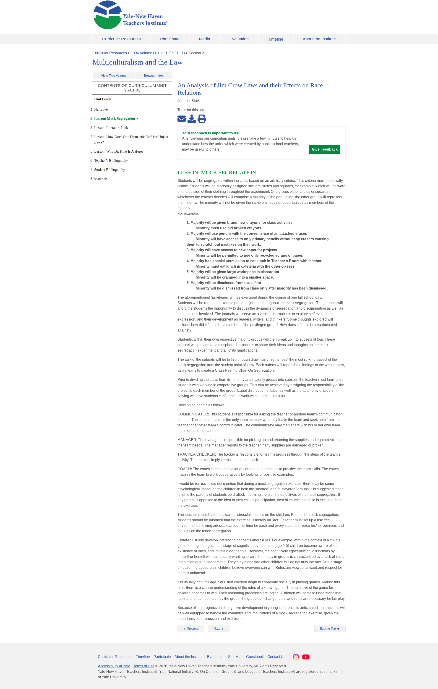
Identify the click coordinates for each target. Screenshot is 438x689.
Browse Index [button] (154, 75)
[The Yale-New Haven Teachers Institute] (175, 15)
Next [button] (217, 628)
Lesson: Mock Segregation (114, 118)
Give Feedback (325, 149)
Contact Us (276, 657)
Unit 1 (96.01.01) (171, 53)
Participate (170, 39)
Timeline (275, 39)
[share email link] (181, 118)
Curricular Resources (121, 39)
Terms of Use (143, 666)
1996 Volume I (142, 53)
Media (204, 39)
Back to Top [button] (328, 628)
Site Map (235, 657)
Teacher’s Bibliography (111, 160)
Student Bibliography (109, 170)
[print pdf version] (202, 118)
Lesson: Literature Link (111, 128)
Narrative (101, 109)
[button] (411, 681)
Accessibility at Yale (114, 666)
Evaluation (239, 39)
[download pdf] (192, 118)
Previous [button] (192, 628)
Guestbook (255, 657)
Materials (100, 179)
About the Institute (319, 39)
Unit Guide (102, 99)
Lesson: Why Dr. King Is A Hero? (118, 151)
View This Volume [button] (114, 75)
